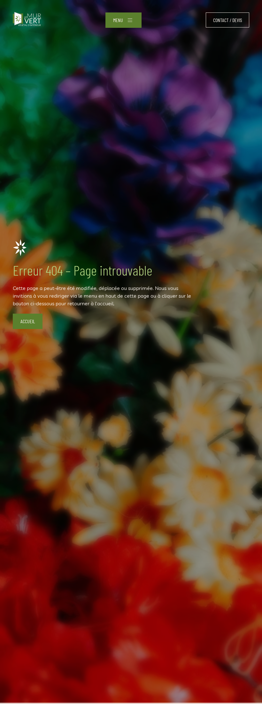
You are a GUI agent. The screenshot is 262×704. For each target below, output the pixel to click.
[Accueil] (27, 20)
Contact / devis (227, 20)
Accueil (27, 321)
